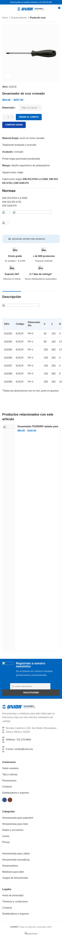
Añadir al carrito (29, 117)
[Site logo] (31, 9)
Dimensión (8, 107)
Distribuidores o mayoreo (15, 792)
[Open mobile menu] (3, 9)
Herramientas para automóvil (17, 818)
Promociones (9, 780)
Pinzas (6, 842)
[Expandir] (8, 76)
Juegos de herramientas (15, 878)
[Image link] (19, 706)
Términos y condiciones (15, 901)
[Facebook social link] (4, 800)
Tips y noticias (9, 774)
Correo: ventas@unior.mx (19, 749)
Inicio (5, 17)
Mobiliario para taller (13, 872)
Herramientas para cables (16, 853)
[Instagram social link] (10, 800)
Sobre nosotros (10, 768)
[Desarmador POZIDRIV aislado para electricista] (9, 537)
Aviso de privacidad (12, 895)
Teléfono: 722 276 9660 (18, 739)
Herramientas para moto (15, 824)
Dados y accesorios (12, 830)
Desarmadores (19, 17)
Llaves (5, 836)
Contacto (7, 786)
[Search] (52, 9)
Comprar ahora (14, 125)
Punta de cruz (38, 17)
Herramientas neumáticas (16, 859)
